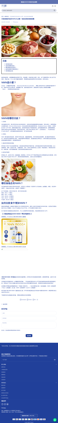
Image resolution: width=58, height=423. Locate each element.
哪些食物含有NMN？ (11, 67)
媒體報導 (3, 387)
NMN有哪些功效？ (10, 65)
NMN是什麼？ (9, 64)
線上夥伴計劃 (4, 395)
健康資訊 (7, 16)
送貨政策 (3, 379)
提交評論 (29, 335)
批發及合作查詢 (4, 393)
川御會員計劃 (4, 369)
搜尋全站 (3, 367)
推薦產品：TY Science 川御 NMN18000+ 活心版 (13, 246)
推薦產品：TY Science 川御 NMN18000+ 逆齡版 (13, 216)
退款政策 (3, 377)
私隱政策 (3, 372)
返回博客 (5, 304)
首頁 (2, 16)
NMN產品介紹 (9, 71)
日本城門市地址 (4, 398)
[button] (55, 6)
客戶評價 (3, 390)
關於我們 (3, 385)
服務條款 (3, 374)
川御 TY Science (30, 422)
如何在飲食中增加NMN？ (12, 69)
